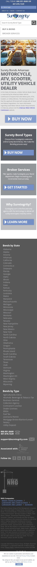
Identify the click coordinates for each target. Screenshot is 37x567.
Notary (6, 422)
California (7, 260)
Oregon (6, 345)
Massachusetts (10, 301)
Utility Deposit (9, 425)
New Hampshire (10, 323)
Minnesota (8, 307)
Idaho (5, 276)
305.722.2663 (19, 537)
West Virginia (9, 378)
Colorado (7, 263)
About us (5, 11)
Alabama (7, 249)
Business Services (11, 400)
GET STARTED (17, 187)
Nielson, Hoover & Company (12, 500)
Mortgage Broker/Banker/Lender (18, 419)
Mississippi (8, 309)
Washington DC (10, 376)
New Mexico (8, 329)
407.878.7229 (18, 4)
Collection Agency (11, 403)
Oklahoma (8, 343)
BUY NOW (22, 119)
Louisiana (7, 293)
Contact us (20, 11)
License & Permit (11, 416)
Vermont (7, 367)
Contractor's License (12, 405)
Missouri (7, 312)
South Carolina (10, 354)
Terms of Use (28, 562)
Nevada (6, 320)
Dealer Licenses (10, 408)
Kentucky (7, 290)
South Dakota (9, 356)
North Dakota (9, 337)
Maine (6, 296)
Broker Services (11, 33)
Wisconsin (8, 381)
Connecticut (8, 265)
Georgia (6, 274)
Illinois (6, 279)
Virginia (6, 370)
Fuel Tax (6, 414)
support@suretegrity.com (14, 439)
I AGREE (19, 564)
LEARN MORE (17, 222)
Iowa (5, 285)
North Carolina (10, 334)
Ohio (5, 340)
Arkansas (7, 257)
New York (7, 332)
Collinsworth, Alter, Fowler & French (15, 502)
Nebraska (7, 318)
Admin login (7, 7)
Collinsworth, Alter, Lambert (12, 504)
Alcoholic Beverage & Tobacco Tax (18, 397)
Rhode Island (9, 351)
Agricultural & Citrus (12, 394)
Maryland (7, 298)
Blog (12, 11)
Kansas (6, 287)
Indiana (6, 282)
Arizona (6, 254)
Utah (5, 365)
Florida (6, 271)
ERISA (5, 411)
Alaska (6, 252)
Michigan (7, 304)
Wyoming (7, 384)
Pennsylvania (9, 348)
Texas (5, 362)
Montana (7, 315)
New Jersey (8, 326)
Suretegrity (29, 504)
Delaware (7, 268)
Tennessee (8, 359)
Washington (8, 373)
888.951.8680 (22, 1)
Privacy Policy (9, 547)
